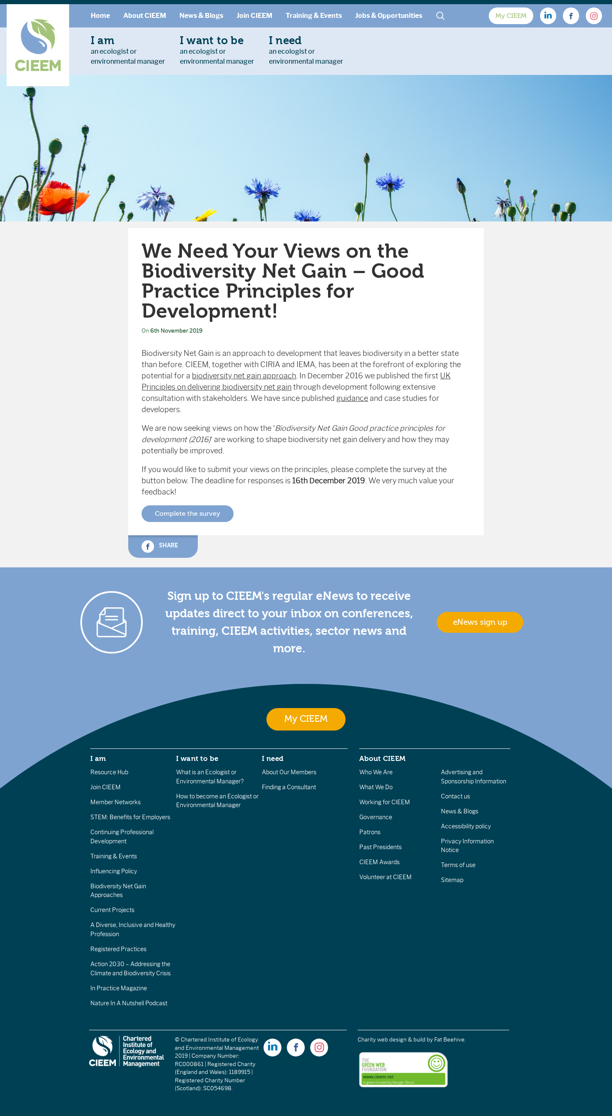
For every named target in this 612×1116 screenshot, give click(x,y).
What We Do (376, 787)
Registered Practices (118, 949)
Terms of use (458, 865)
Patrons (370, 832)
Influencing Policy (113, 871)
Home (100, 16)
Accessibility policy (466, 826)
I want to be (197, 758)
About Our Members (289, 772)
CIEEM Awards (379, 862)
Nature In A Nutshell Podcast (128, 1003)
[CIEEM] (38, 45)
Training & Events (314, 16)
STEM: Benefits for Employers (130, 817)
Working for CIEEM (384, 802)
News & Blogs (201, 16)
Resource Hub (109, 772)
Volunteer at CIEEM (385, 877)
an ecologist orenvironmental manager (128, 50)
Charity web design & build (391, 1039)
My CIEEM (511, 16)
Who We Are (376, 772)
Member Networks (115, 802)
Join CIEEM (254, 16)
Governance (375, 817)
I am (98, 758)
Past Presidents (380, 847)
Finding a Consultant (289, 787)
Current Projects (112, 910)
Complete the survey (187, 513)
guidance (352, 398)
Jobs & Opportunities (388, 16)
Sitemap (452, 880)
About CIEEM (144, 16)
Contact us (455, 796)
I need (273, 758)
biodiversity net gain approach (244, 375)
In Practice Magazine (118, 988)
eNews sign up (480, 622)
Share (167, 545)
